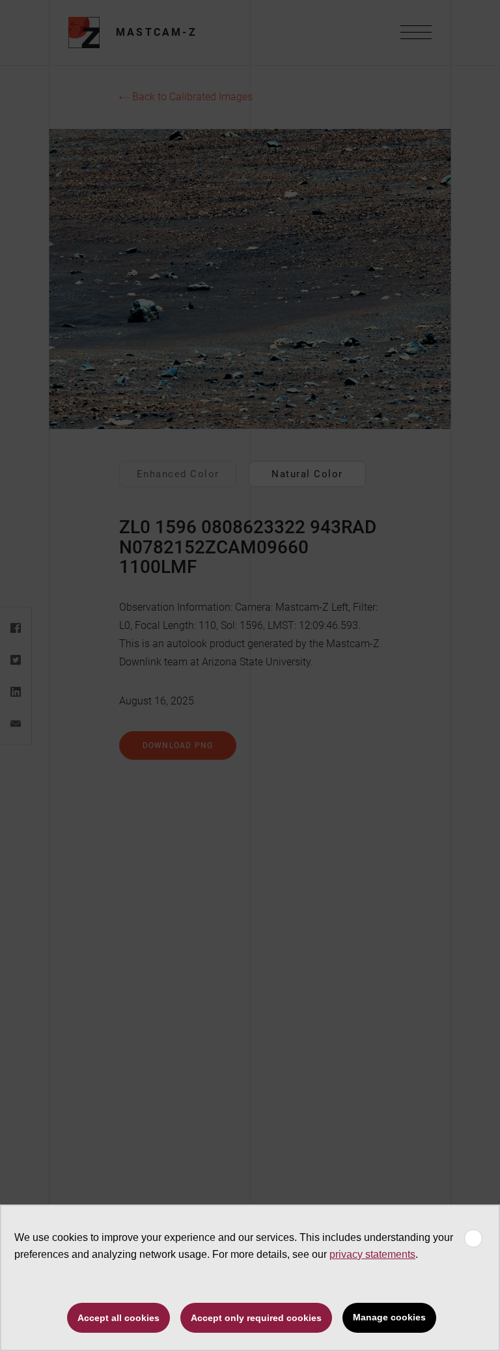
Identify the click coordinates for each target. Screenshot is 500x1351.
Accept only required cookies (256, 1318)
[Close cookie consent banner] (473, 1238)
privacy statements (372, 1254)
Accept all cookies (118, 1318)
